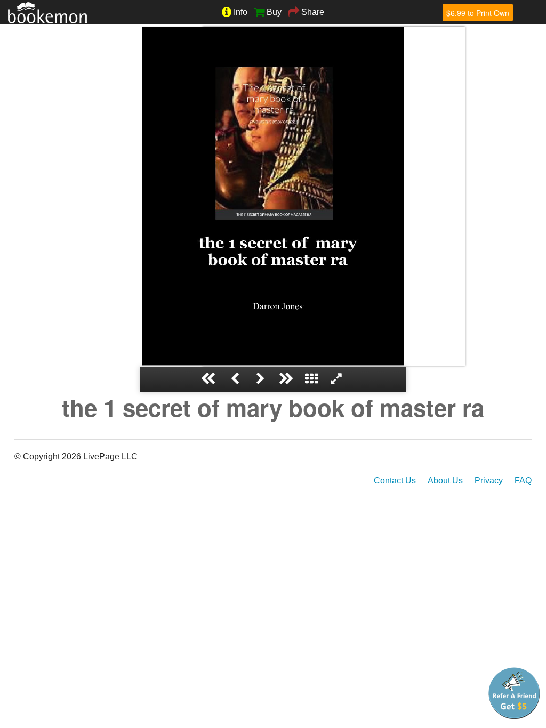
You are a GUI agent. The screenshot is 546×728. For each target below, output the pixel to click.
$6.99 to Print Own (477, 12)
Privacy (489, 480)
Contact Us (395, 480)
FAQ (523, 480)
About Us (445, 480)
